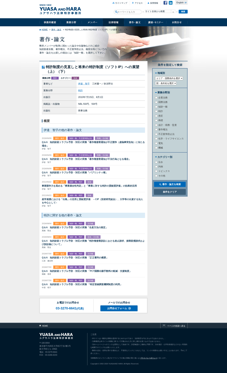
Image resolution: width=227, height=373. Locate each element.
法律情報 (113, 22)
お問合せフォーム (117, 308)
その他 (161, 175)
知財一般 (163, 106)
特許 (80, 90)
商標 (160, 120)
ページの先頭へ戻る (176, 326)
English (180, 2)
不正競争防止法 (166, 134)
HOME (45, 29)
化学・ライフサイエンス (171, 138)
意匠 (160, 115)
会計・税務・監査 (167, 125)
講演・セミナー (155, 22)
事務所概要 (50, 22)
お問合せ (177, 22)
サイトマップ (121, 3)
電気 (160, 143)
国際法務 (163, 102)
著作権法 (163, 129)
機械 (160, 147)
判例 (160, 166)
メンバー (92, 22)
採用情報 (154, 3)
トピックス (164, 171)
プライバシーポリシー (148, 358)
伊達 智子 (84, 83)
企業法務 (163, 97)
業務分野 (71, 22)
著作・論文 (134, 22)
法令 (160, 162)
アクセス (139, 3)
